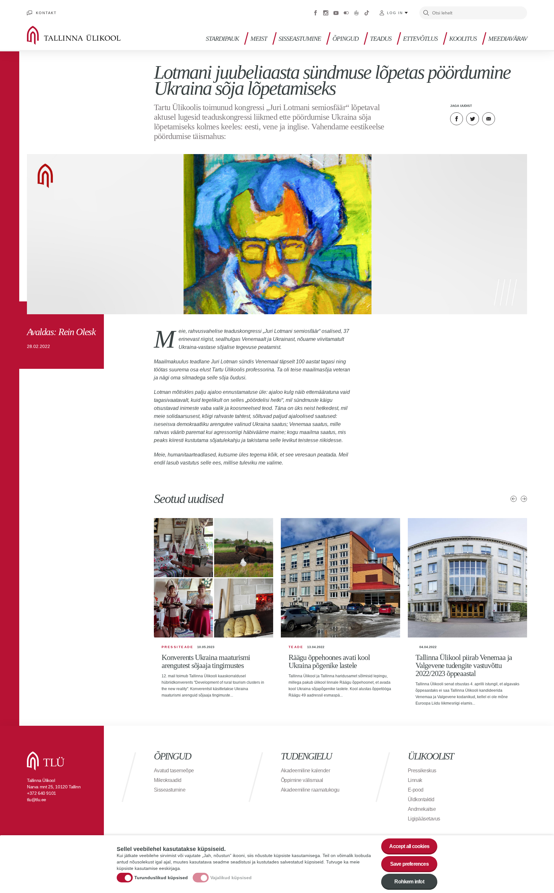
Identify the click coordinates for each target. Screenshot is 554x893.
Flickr (346, 13)
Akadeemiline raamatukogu (310, 790)
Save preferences (409, 864)
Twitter (472, 118)
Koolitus (463, 38)
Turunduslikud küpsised (161, 877)
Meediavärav (507, 38)
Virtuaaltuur (356, 13)
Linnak (415, 780)
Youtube (336, 13)
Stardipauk (222, 38)
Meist (258, 38)
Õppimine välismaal (302, 780)
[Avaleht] (83, 35)
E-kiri (488, 118)
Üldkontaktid (421, 799)
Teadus (380, 38)
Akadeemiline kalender (305, 770)
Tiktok (367, 13)
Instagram (326, 13)
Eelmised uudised (513, 499)
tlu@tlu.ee (36, 799)
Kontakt (46, 13)
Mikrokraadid (167, 780)
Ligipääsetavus (424, 818)
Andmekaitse (422, 809)
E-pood (416, 790)
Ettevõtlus (420, 38)
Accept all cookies (409, 846)
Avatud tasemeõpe (174, 770)
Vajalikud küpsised (231, 877)
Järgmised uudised (524, 499)
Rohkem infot (409, 881)
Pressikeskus (422, 770)
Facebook (315, 13)
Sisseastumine (300, 38)
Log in (395, 13)
